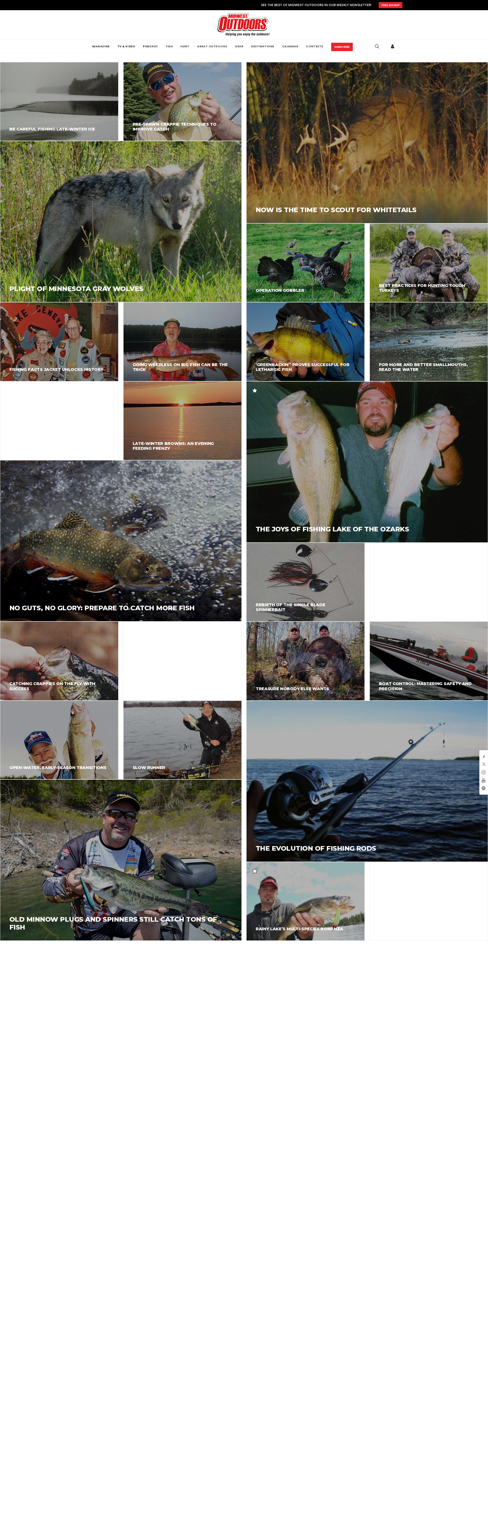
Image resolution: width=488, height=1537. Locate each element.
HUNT (184, 46)
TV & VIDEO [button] (126, 46)
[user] (393, 46)
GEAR (239, 46)
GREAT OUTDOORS (212, 46)
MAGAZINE (100, 46)
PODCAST (150, 46)
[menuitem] (101, 46)
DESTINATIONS (262, 46)
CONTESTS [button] (314, 46)
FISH (169, 46)
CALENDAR (290, 46)
